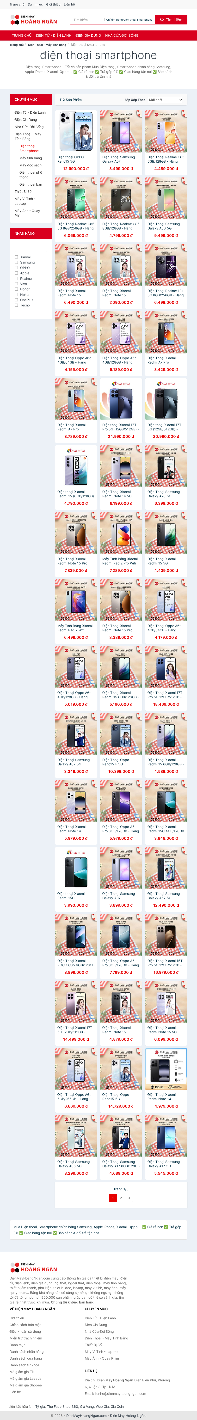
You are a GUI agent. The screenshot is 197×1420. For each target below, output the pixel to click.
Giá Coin (117, 1406)
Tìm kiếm (173, 19)
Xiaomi (25, 257)
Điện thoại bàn (30, 184)
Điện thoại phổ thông (30, 174)
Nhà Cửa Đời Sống (121, 35)
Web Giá (102, 1406)
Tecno (25, 305)
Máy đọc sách (30, 165)
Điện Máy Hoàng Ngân (128, 1416)
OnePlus (26, 300)
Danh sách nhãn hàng (27, 1352)
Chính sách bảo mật (25, 1325)
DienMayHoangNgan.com (86, 1416)
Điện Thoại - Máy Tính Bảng (47, 45)
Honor (25, 289)
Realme (26, 278)
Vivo (23, 284)
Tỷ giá (40, 1406)
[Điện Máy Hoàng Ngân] (34, 1267)
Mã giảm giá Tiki (22, 1372)
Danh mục (35, 4)
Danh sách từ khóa (24, 1365)
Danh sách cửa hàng (26, 1358)
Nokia (24, 295)
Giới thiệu (53, 4)
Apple (24, 273)
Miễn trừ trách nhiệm (26, 1338)
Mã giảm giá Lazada (26, 1378)
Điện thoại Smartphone (29, 148)
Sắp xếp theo (135, 100)
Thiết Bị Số (23, 191)
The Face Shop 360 (62, 1406)
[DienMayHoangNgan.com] (33, 20)
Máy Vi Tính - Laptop (25, 201)
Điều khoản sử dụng (25, 1331)
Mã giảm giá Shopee (26, 1385)
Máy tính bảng (30, 158)
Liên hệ (69, 4)
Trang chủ (17, 4)
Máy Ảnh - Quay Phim (27, 213)
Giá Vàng (87, 1406)
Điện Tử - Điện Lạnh (53, 35)
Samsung (27, 262)
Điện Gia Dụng (88, 35)
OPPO (25, 268)
